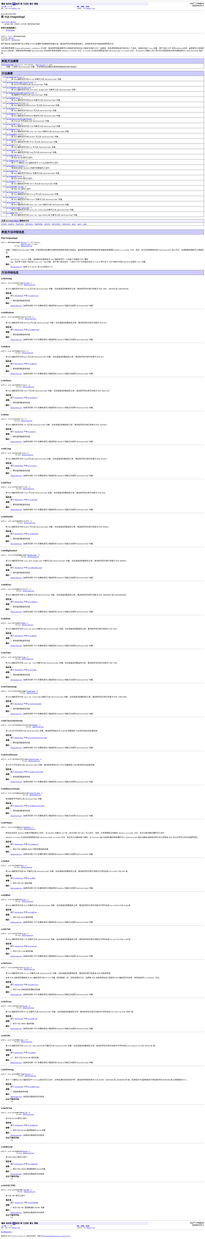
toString (66, 224)
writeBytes (11, 114)
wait (74, 224)
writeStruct (12, 197)
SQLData (21, 166)
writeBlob (11, 98)
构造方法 (14, 8)
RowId (19, 176)
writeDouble (12, 134)
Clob (18, 124)
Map (37, 65)
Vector (18, 65)
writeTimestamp (13, 208)
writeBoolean (12, 103)
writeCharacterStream (16, 119)
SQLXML (21, 187)
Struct (21, 197)
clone (4, 224)
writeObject (12, 166)
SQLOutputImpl (8, 65)
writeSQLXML (12, 187)
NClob (19, 155)
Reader (29, 119)
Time (18, 202)
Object (11, 38)
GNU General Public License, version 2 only (56, 1236)
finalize (19, 224)
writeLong (11, 150)
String (42, 65)
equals (11, 224)
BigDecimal (26, 87)
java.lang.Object (8, 22)
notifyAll (56, 224)
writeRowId (11, 176)
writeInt (10, 145)
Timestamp (25, 208)
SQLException (26, 246)
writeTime (11, 202)
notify (47, 224)
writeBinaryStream (15, 93)
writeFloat (11, 140)
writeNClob (11, 155)
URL (16, 213)
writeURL (10, 213)
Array (19, 77)
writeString (12, 192)
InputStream (28, 82)
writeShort (11, 181)
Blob (18, 98)
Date (18, 129)
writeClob (11, 124)
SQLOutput (10, 30)
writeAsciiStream (14, 82)
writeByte (11, 108)
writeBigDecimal (14, 87)
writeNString (12, 161)
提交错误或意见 (6, 1232)
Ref (16, 171)
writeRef (10, 171)
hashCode (38, 224)
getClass (29, 224)
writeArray (11, 77)
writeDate (11, 129)
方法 (19, 8)
